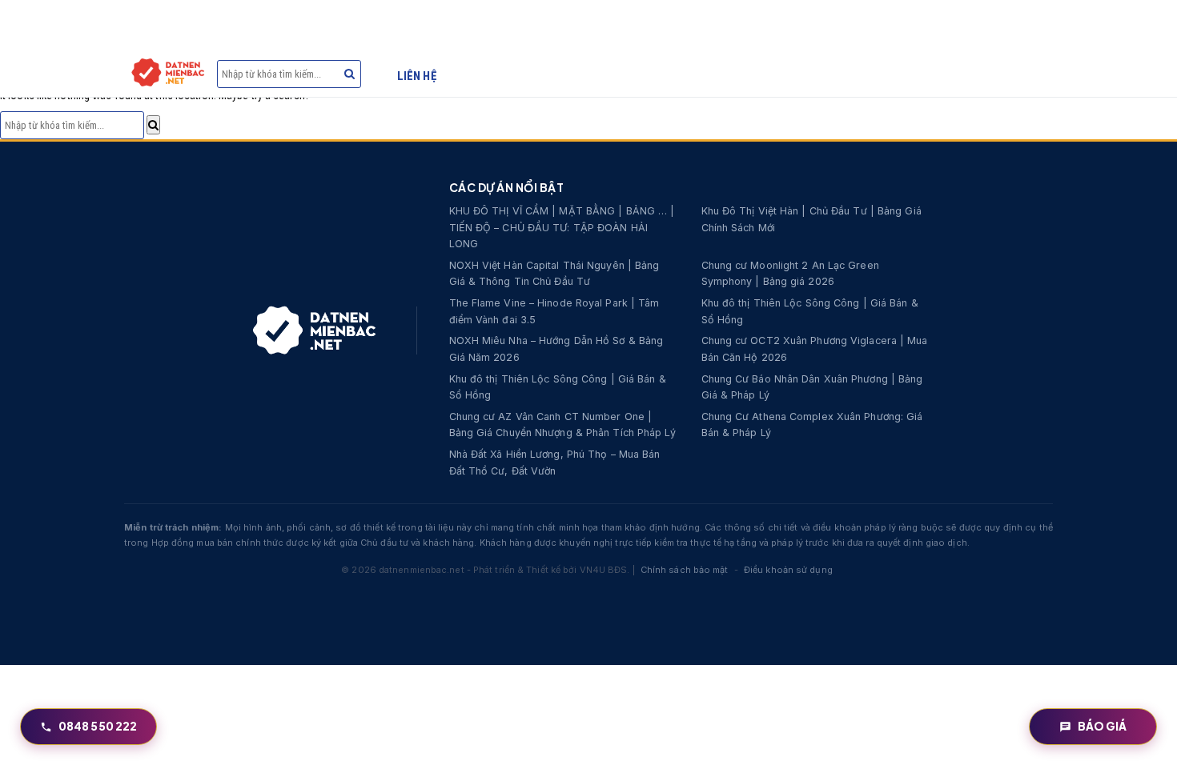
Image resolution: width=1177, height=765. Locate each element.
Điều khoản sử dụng (788, 569)
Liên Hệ (416, 76)
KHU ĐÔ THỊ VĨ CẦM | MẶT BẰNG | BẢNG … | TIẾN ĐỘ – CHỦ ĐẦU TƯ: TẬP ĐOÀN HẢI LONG (562, 227)
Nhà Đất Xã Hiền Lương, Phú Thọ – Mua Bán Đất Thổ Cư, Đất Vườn (555, 462)
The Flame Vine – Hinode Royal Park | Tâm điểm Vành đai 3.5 (554, 311)
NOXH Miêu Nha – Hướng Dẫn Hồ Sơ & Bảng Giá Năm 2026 (556, 348)
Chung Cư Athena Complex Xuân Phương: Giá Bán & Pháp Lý (812, 425)
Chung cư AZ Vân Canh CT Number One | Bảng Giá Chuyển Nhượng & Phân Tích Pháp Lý (562, 425)
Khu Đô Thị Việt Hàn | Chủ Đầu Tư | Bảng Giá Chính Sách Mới (811, 219)
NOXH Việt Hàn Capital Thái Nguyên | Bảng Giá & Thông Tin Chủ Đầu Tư (554, 273)
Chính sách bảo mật (685, 569)
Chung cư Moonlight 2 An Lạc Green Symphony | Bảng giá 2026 (790, 273)
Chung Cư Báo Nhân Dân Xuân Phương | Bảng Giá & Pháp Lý (812, 387)
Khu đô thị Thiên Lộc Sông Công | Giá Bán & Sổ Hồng (809, 311)
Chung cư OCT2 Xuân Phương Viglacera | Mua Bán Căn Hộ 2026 (814, 348)
